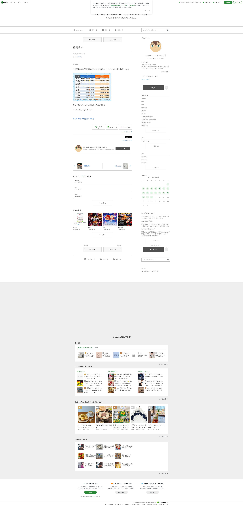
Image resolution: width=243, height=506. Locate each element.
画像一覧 (107, 30)
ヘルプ (166, 505)
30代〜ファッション (144, 371)
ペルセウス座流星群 (147, 116)
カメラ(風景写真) (112, 371)
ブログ (79, 57)
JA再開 (143, 98)
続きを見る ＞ (166, 71)
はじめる (90, 492)
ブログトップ (80, 30)
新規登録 (228, 2)
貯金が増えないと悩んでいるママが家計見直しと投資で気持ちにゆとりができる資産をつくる (155, 225)
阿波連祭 (144, 107)
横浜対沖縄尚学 (146, 122)
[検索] (167, 30)
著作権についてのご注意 (151, 271)
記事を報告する (128, 140)
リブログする (126, 127)
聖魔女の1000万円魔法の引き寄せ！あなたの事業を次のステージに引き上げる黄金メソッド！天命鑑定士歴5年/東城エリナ (155, 233)
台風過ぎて (144, 125)
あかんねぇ (113, 40)
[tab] (85, 347)
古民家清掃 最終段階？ (148, 119)
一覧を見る (155, 130)
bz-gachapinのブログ (148, 229)
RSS (145, 268)
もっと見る (102, 203)
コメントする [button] (113, 127)
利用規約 (128, 505)
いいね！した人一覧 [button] (127, 132)
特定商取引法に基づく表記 (155, 505)
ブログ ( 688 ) (145, 141)
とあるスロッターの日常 (155, 55)
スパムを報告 (110, 505)
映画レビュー (81, 371)
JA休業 (143, 110)
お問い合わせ (119, 505)
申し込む (152, 492)
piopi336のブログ (146, 221)
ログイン (237, 2)
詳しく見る (121, 492)
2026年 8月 (155, 177)
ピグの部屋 (160, 58)
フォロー (122, 148)
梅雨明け (78, 47)
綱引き (143, 113)
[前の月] (148, 177)
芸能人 (96, 347)
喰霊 (142, 101)
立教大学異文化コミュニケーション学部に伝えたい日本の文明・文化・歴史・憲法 (155, 217)
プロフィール (151, 58)
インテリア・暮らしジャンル (85, 347)
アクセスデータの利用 (139, 505)
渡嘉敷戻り (92, 40)
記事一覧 (94, 30)
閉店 (142, 104)
